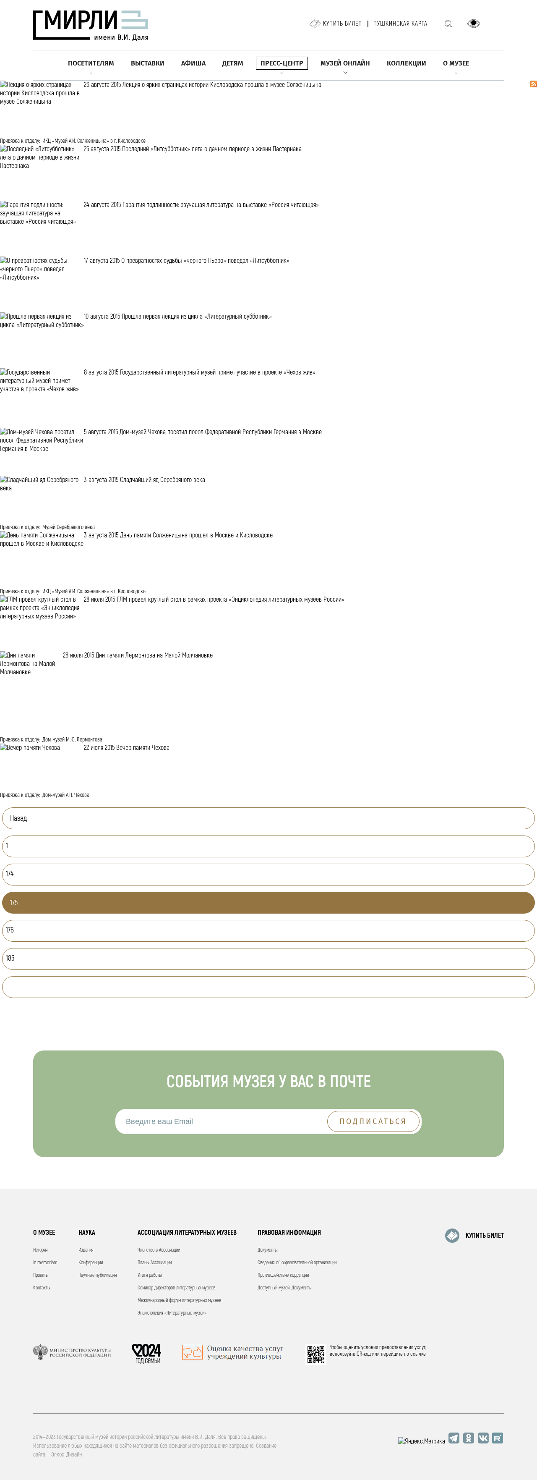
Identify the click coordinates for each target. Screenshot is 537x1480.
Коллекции (406, 63)
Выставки (147, 63)
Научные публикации (97, 1275)
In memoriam (45, 1263)
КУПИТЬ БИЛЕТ (485, 1235)
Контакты (41, 1288)
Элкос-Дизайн (66, 1454)
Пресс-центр (282, 63)
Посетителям (91, 63)
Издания (86, 1250)
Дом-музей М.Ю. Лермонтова (72, 739)
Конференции (90, 1263)
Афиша (193, 63)
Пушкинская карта (400, 24)
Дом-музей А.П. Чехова (65, 795)
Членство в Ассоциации (159, 1250)
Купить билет (342, 24)
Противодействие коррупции (283, 1275)
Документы (268, 1250)
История (40, 1250)
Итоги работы (150, 1275)
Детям (232, 63)
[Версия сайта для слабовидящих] (473, 23)
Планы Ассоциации (155, 1263)
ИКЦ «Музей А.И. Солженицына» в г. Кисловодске (94, 140)
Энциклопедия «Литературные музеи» (172, 1313)
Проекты (41, 1275)
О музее (456, 63)
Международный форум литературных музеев (179, 1300)
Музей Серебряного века (68, 527)
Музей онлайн (345, 63)
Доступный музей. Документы (285, 1288)
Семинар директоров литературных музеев (176, 1288)
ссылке (418, 1354)
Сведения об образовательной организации (297, 1263)
